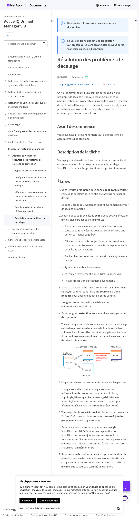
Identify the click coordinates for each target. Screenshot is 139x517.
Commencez (14, 74)
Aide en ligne (14, 124)
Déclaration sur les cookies (76, 515)
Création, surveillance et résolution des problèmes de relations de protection (27, 159)
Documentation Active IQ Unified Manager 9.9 (24, 58)
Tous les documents (12, 16)
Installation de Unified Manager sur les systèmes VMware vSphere (27, 83)
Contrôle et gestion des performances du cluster (27, 133)
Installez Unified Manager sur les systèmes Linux (24, 93)
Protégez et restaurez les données (26, 148)
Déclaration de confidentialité (44, 515)
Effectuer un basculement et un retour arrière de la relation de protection (30, 196)
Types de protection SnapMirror (31, 170)
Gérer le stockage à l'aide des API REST (25, 248)
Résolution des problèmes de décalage (30, 220)
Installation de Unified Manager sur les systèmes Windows (27, 104)
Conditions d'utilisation (13, 515)
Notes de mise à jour (18, 67)
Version (9, 33)
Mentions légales (16, 257)
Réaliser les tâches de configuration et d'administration (27, 115)
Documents (37, 5)
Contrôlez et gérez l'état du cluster (26, 142)
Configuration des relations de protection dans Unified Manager (30, 181)
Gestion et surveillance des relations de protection (25, 231)
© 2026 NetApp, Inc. (11, 509)
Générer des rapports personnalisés (26, 239)
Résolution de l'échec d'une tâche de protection (29, 209)
